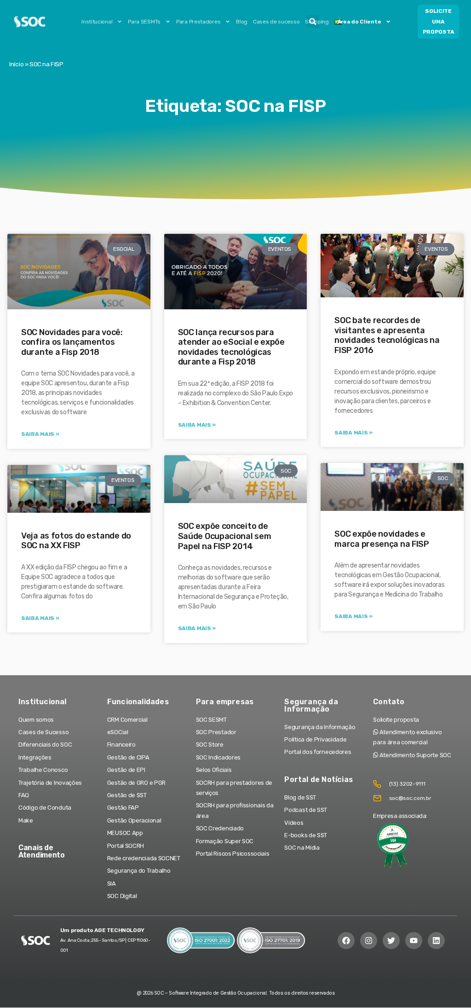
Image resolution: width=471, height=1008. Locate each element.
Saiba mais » (40, 434)
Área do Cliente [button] (359, 21)
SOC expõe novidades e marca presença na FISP (381, 539)
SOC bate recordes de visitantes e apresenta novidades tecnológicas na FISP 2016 (387, 335)
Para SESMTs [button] (144, 21)
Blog (241, 21)
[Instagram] (368, 940)
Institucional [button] (96, 21)
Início (16, 64)
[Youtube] (413, 940)
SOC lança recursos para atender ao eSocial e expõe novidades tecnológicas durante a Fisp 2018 (231, 347)
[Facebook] (346, 940)
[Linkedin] (436, 940)
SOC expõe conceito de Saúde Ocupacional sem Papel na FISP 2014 (224, 536)
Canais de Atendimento (41, 851)
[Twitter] (391, 940)
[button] (312, 21)
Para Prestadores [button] (198, 21)
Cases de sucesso (276, 21)
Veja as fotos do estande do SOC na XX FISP (76, 541)
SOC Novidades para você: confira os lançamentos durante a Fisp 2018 (72, 342)
